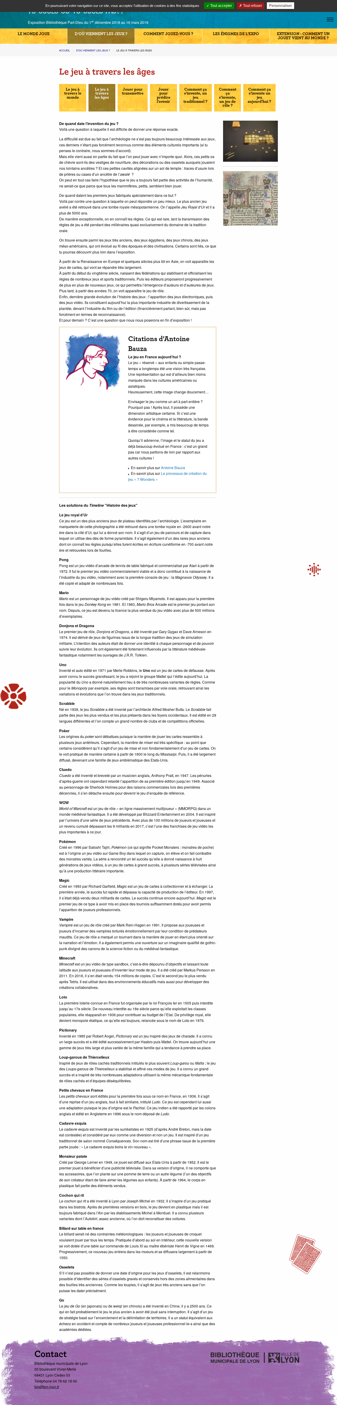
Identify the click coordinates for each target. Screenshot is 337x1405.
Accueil (64, 50)
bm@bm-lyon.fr (46, 1386)
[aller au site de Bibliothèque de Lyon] (11, 12)
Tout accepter (220, 6)
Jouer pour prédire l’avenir (163, 95)
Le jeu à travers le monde (72, 93)
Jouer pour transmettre (133, 91)
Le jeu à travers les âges (102, 93)
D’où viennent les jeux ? (101, 34)
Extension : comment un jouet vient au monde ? (303, 36)
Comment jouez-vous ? (168, 34)
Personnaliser (280, 6)
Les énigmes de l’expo (236, 34)
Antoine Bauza (173, 467)
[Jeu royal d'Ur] (250, 140)
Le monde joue (34, 34)
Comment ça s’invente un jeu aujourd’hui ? (259, 95)
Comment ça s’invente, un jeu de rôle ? (227, 97)
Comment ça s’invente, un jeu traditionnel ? (195, 95)
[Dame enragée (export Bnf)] (250, 197)
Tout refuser (252, 6)
